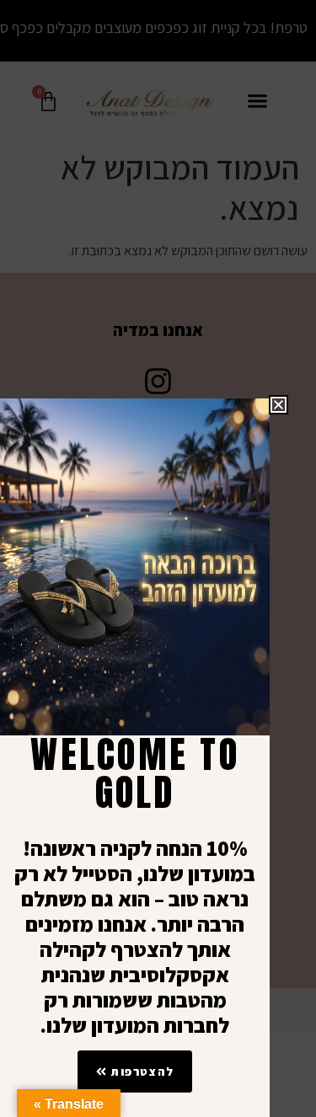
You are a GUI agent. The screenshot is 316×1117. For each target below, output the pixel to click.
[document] (158, 558)
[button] (278, 404)
